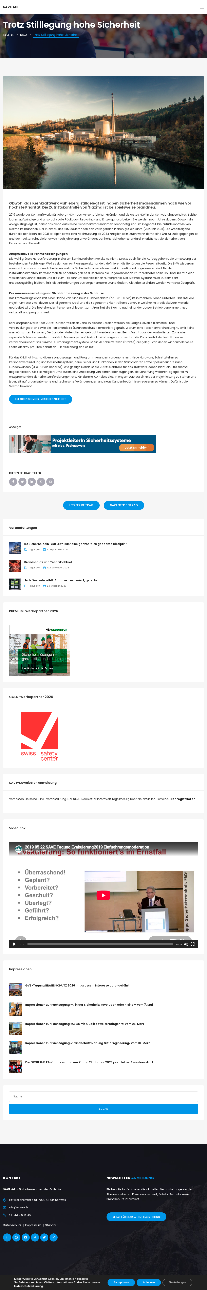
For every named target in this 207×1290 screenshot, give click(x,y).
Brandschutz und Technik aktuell (48, 562)
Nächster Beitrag (124, 505)
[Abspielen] (14, 944)
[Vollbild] (193, 944)
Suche (103, 1109)
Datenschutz (12, 1225)
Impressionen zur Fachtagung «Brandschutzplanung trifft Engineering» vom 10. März (87, 1043)
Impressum (33, 1225)
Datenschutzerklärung (28, 1286)
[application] (103, 895)
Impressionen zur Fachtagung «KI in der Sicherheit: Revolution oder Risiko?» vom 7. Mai (89, 1005)
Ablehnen (149, 1282)
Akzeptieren (121, 1282)
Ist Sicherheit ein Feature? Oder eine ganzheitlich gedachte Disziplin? (75, 544)
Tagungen (34, 549)
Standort (51, 1225)
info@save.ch (18, 1207)
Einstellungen (177, 1282)
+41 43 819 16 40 (20, 1215)
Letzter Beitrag (81, 505)
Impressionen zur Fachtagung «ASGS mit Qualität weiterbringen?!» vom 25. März (85, 1024)
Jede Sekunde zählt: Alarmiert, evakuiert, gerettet (61, 580)
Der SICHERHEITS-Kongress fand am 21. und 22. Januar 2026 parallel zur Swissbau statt (89, 1062)
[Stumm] (186, 944)
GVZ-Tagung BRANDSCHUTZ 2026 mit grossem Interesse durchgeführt (77, 985)
